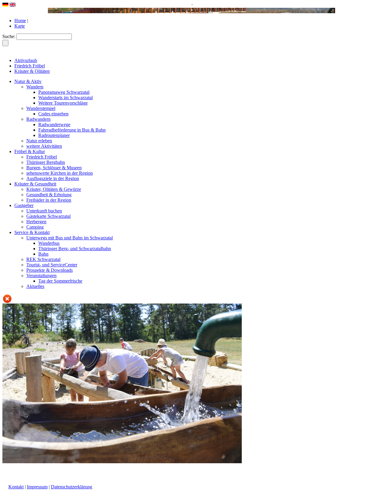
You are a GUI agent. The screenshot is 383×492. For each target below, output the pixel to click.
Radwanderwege (54, 124)
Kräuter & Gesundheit (35, 183)
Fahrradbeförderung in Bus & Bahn (72, 129)
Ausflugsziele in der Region (52, 178)
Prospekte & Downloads (49, 270)
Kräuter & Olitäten (32, 71)
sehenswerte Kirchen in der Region (59, 173)
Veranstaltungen (41, 275)
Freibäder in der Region (48, 200)
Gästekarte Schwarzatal (48, 216)
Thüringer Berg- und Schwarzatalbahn (74, 248)
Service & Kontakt (32, 232)
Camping (35, 227)
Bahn (43, 253)
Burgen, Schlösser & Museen (54, 167)
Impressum (37, 486)
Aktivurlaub (25, 60)
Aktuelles (35, 286)
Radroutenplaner (54, 135)
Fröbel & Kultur (29, 151)
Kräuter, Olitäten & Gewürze (53, 189)
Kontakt (16, 486)
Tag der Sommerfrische (60, 280)
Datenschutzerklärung (71, 486)
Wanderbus (49, 243)
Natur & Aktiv (28, 81)
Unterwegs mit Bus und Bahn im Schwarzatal (69, 237)
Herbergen (36, 221)
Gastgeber (24, 205)
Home (20, 20)
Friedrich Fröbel (29, 65)
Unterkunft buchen (44, 210)
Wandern (34, 86)
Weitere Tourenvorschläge (63, 102)
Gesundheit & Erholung (49, 194)
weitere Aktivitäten (44, 146)
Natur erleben (39, 140)
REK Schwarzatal (43, 259)
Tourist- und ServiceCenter (51, 264)
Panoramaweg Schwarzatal (63, 92)
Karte (19, 25)
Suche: (8, 36)
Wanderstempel (40, 108)
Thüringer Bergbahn (45, 162)
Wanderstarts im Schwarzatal (65, 97)
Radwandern (38, 119)
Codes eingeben (53, 113)
